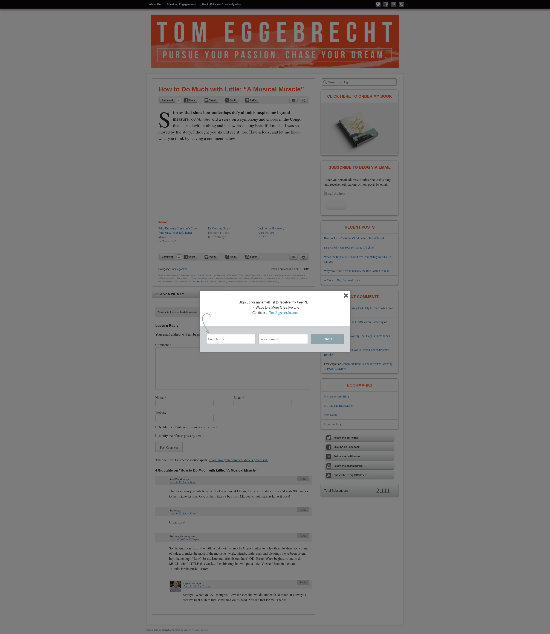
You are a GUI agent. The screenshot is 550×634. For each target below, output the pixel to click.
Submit (327, 339)
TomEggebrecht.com (283, 312)
